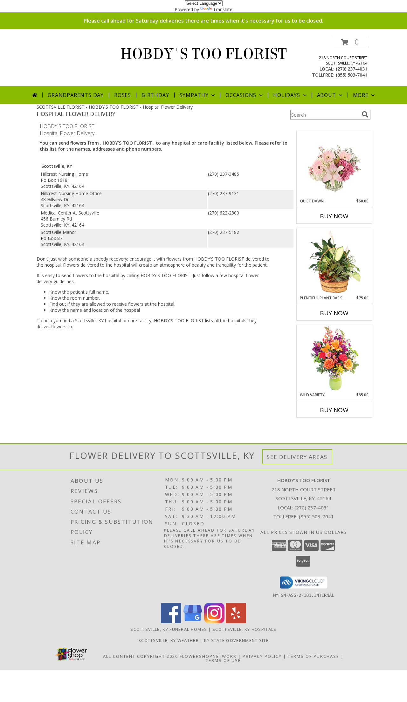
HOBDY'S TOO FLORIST (204, 54)
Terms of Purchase (313, 656)
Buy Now (334, 216)
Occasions (240, 95)
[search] (365, 114)
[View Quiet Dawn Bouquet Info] (334, 165)
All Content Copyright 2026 (140, 656)
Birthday (155, 95)
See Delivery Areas (297, 456)
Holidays (286, 95)
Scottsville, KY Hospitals (244, 629)
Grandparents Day (76, 95)
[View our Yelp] (236, 621)
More (361, 95)
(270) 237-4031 (351, 69)
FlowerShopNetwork (208, 656)
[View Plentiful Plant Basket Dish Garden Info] (334, 262)
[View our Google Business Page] (193, 621)
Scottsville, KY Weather (168, 640)
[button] (350, 42)
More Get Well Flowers (324, 126)
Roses (122, 95)
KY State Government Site (236, 640)
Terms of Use (223, 660)
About (326, 95)
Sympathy (194, 95)
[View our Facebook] (171, 621)
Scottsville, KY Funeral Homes (168, 629)
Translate (222, 9)
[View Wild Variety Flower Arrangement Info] (334, 358)
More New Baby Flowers (324, 428)
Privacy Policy (262, 656)
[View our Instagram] (214, 621)
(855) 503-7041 (351, 75)
